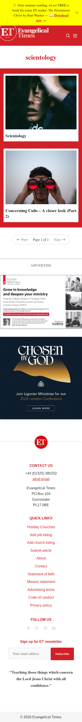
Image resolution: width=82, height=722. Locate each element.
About (41, 558)
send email (41, 479)
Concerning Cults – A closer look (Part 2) (40, 213)
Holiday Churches (41, 527)
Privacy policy (41, 605)
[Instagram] (45, 628)
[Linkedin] (54, 628)
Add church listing (41, 542)
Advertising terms (41, 590)
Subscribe (62, 653)
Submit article (41, 550)
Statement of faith (41, 574)
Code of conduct (41, 597)
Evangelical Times (46, 717)
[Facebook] (28, 628)
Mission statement (41, 582)
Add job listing (41, 535)
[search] (68, 35)
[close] (76, 12)
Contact (41, 566)
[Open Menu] (75, 35)
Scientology (15, 136)
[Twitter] (36, 628)
